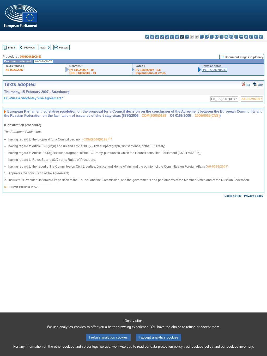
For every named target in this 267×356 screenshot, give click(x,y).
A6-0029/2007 (14, 69)
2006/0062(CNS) (30, 56)
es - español (152, 37)
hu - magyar (217, 37)
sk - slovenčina (246, 37)
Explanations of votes (151, 73)
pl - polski (231, 37)
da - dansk (162, 37)
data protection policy (166, 346)
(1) (5, 186)
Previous (29, 47)
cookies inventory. (240, 346)
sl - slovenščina (251, 37)
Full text (63, 47)
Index (11, 47)
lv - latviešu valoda (207, 37)
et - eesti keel (172, 37)
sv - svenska (261, 37)
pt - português (236, 37)
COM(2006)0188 (154, 116)
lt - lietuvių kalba (212, 37)
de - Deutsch (167, 37)
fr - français (187, 37)
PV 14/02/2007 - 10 (81, 69)
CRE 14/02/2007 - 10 (82, 73)
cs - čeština (157, 37)
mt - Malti (221, 37)
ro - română (241, 37)
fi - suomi (256, 37)
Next (42, 47)
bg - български (147, 37)
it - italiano (202, 37)
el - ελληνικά (177, 37)
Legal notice (232, 195)
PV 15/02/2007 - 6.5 (148, 69)
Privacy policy (253, 195)
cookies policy (202, 346)
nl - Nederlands (226, 37)
